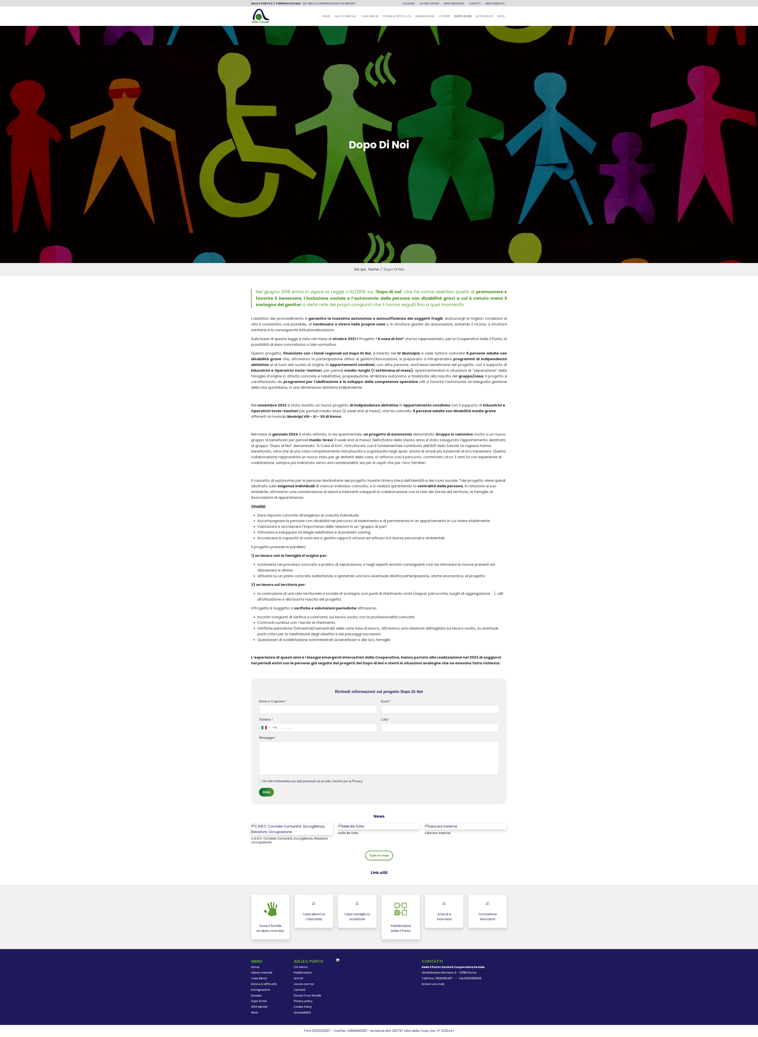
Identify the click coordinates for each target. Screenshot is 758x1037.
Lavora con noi (429, 3)
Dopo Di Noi (463, 16)
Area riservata (495, 3)
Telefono (266, 719)
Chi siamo (408, 3)
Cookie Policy (303, 1007)
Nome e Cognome (273, 701)
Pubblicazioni (302, 973)
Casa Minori (369, 16)
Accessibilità (302, 1012)
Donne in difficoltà (397, 16)
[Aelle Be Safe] (351, 826)
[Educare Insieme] (441, 826)
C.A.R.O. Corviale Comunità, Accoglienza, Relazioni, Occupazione (289, 840)
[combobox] (268, 727)
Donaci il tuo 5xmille (307, 995)
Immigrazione (425, 16)
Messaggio (267, 737)
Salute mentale (345, 16)
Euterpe (444, 16)
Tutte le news (379, 855)
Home (326, 16)
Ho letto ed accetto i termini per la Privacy (313, 781)
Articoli (298, 978)
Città (385, 719)
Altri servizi (484, 16)
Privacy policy (303, 1001)
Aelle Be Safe (348, 833)
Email (386, 701)
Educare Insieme (437, 833)
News (501, 16)
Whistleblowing (454, 3)
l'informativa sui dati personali (295, 781)
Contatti (475, 3)
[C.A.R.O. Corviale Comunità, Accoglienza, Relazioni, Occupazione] (292, 828)
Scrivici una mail (433, 984)
